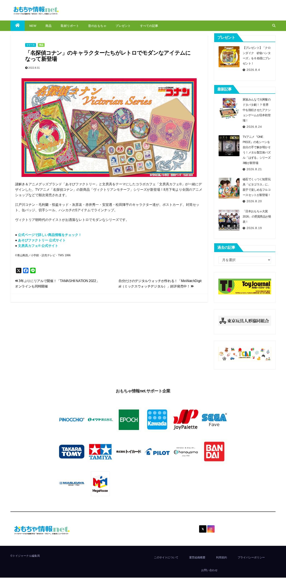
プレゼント (123, 25)
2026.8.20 (254, 201)
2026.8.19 (254, 228)
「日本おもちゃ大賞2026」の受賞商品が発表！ (257, 216)
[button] (274, 25)
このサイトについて (166, 557)
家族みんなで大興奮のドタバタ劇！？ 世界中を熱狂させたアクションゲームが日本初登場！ (257, 110)
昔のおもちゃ (97, 25)
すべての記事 (149, 25)
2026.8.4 (253, 69)
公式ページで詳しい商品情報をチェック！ (50, 235)
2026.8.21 (254, 169)
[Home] (17, 26)
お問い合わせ (209, 570)
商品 (48, 25)
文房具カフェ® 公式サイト (38, 245)
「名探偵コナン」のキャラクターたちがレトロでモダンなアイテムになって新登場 (108, 56)
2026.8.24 (254, 126)
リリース (30, 45)
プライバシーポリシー (251, 557)
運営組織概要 (197, 557)
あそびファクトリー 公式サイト (42, 240)
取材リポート (70, 25)
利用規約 (221, 557)
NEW (32, 25)
